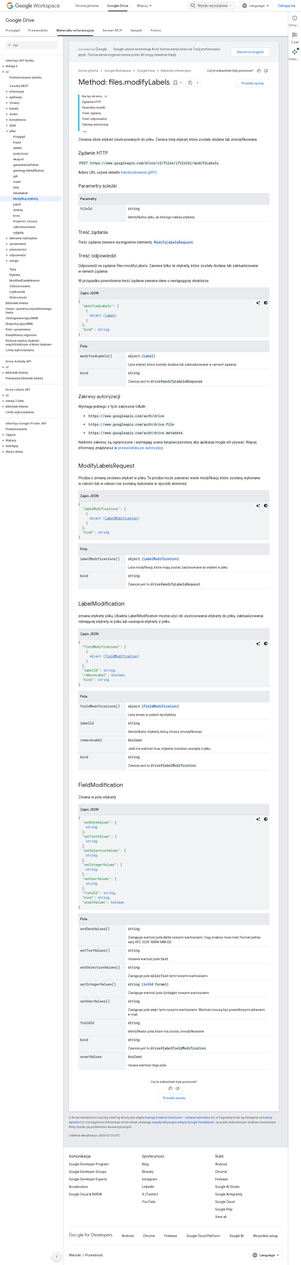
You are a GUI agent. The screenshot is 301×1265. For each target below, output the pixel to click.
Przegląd (13, 30)
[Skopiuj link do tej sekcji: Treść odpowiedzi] (121, 256)
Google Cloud (225, 1202)
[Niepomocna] (265, 70)
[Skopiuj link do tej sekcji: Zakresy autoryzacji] (125, 397)
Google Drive (117, 6)
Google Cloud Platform (203, 1236)
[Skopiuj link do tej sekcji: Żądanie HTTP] (112, 153)
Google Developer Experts (88, 1179)
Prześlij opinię (253, 83)
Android (221, 1164)
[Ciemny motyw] (265, 302)
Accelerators (78, 1187)
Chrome (221, 1172)
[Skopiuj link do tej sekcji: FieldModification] (127, 785)
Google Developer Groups (87, 1172)
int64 (148, 984)
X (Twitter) (150, 1194)
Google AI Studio (227, 1187)
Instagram (149, 1179)
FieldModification (121, 656)
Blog (145, 1164)
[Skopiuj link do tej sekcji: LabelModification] (129, 604)
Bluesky (148, 1172)
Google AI (237, 1236)
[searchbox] (32, 45)
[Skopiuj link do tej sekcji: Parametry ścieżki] (121, 186)
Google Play (224, 1209)
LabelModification (121, 518)
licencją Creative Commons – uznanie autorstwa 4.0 (180, 1117)
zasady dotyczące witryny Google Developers (183, 1122)
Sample (136, 30)
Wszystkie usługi (265, 1236)
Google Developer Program (89, 1164)
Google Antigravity (228, 1194)
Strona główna (87, 6)
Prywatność (94, 1255)
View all (220, 1217)
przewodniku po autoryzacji (140, 448)
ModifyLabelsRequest (173, 242)
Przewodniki (38, 30)
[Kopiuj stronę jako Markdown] (190, 83)
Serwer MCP (112, 30)
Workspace (46, 6)
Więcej (142, 6)
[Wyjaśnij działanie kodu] (258, 302)
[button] (30, 66)
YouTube (148, 1202)
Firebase (221, 1179)
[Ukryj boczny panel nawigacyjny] (56, 1256)
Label (110, 315)
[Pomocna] (258, 70)
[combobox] (211, 5)
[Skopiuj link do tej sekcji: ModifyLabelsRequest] (139, 466)
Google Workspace (117, 70)
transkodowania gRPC (139, 172)
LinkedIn (148, 1187)
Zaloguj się (286, 6)
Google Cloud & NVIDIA (85, 1194)
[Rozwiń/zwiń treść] (106, 96)
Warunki (75, 1255)
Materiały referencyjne (75, 30)
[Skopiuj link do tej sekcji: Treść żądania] (112, 233)
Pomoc (155, 30)
